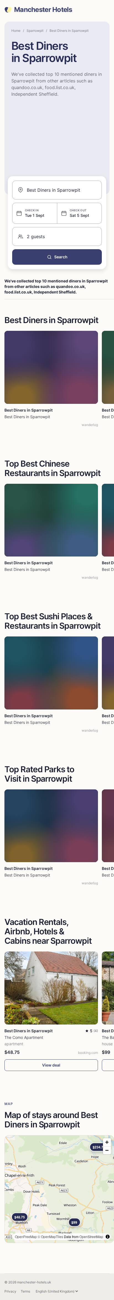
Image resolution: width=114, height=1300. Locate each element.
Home (15, 30)
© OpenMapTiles (50, 1236)
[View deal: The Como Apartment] (51, 988)
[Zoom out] (107, 1150)
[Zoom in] (107, 1142)
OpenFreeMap (26, 1236)
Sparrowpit (35, 30)
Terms (25, 1291)
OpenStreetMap (91, 1236)
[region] (59, 1189)
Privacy (10, 1291)
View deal (51, 1065)
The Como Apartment (23, 1037)
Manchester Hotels (43, 9)
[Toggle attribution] (107, 1236)
